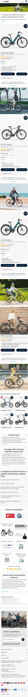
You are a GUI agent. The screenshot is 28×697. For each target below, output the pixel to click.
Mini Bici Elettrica (13, 601)
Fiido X (7, 397)
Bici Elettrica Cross (5, 599)
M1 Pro (7, 414)
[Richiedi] (23, 639)
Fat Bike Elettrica (5, 601)
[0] (25, 1)
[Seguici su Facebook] (4, 644)
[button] (4, 57)
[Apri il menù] (2, 1)
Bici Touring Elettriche (16, 602)
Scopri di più (22, 73)
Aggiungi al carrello (7, 73)
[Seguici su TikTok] (12, 644)
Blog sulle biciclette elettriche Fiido (18, 604)
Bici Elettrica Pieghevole (13, 598)
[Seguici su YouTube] (9, 644)
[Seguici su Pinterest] (16, 644)
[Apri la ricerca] (20, 1)
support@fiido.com (10, 666)
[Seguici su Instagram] (7, 644)
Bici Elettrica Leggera (6, 602)
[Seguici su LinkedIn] (19, 644)
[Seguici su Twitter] (14, 644)
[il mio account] (23, 1)
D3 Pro (21, 414)
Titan (21, 397)
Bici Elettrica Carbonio (15, 599)
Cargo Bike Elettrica (5, 604)
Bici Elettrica (4, 598)
